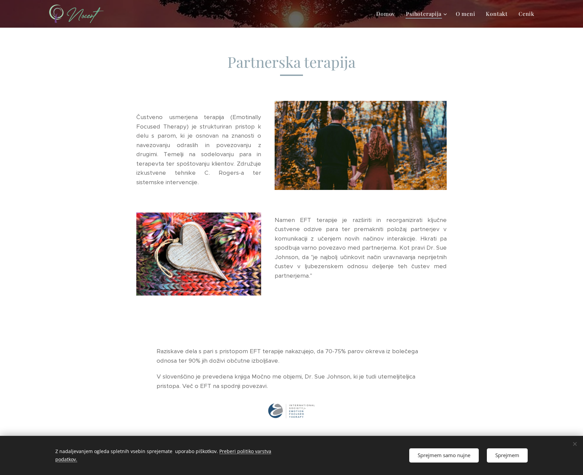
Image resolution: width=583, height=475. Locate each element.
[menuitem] (387, 13)
